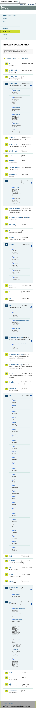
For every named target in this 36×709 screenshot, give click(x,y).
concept (16, 249)
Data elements (6, 25)
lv (14, 496)
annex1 (16, 312)
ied (10, 305)
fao (10, 231)
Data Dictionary (16, 11)
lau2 (10, 556)
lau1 (10, 395)
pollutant (17, 328)
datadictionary (14, 167)
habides (12, 292)
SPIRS (16, 650)
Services (4, 34)
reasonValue (17, 619)
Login (21, 4)
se (15, 530)
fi (14, 457)
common (12, 161)
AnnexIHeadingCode (17, 344)
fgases (11, 237)
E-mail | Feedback (7, 703)
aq (10, 63)
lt (14, 485)
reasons (16, 123)
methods (17, 114)
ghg (10, 285)
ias (10, 298)
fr (14, 463)
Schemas (5, 28)
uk (15, 547)
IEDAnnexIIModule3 (15, 354)
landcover (12, 389)
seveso (11, 602)
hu (15, 468)
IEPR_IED (12, 373)
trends (16, 130)
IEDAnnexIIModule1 (15, 337)
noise (11, 581)
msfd (11, 574)
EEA (10, 2)
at (14, 400)
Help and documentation (9, 15)
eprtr (11, 181)
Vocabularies (6, 31)
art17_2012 (13, 137)
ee (15, 440)
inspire (11, 382)
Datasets (4, 18)
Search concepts (25, 58)
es (15, 451)
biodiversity (13, 151)
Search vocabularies (11, 58)
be (15, 405)
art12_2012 (13, 70)
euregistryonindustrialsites (15, 217)
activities (17, 90)
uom (10, 677)
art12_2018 (13, 77)
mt (15, 502)
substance (17, 659)
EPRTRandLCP (14, 209)
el (14, 446)
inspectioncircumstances (17, 320)
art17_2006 (13, 83)
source (16, 263)
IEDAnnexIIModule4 (15, 365)
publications (13, 588)
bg (15, 411)
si (14, 536)
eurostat (12, 224)
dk (15, 435)
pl (15, 513)
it (14, 480)
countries (17, 107)
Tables (4, 21)
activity (16, 187)
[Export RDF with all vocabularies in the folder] (31, 86)
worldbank (13, 691)
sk (15, 541)
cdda (11, 156)
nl (15, 508)
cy (15, 417)
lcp (10, 567)
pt (15, 519)
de (15, 429)
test (10, 672)
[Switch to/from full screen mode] (25, 4)
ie (14, 474)
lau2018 (12, 561)
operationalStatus (17, 608)
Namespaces (6, 38)
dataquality (13, 174)
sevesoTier (17, 640)
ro (15, 524)
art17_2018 (13, 144)
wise (10, 684)
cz (15, 422)
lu (15, 491)
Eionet (9, 11)
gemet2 (11, 244)
